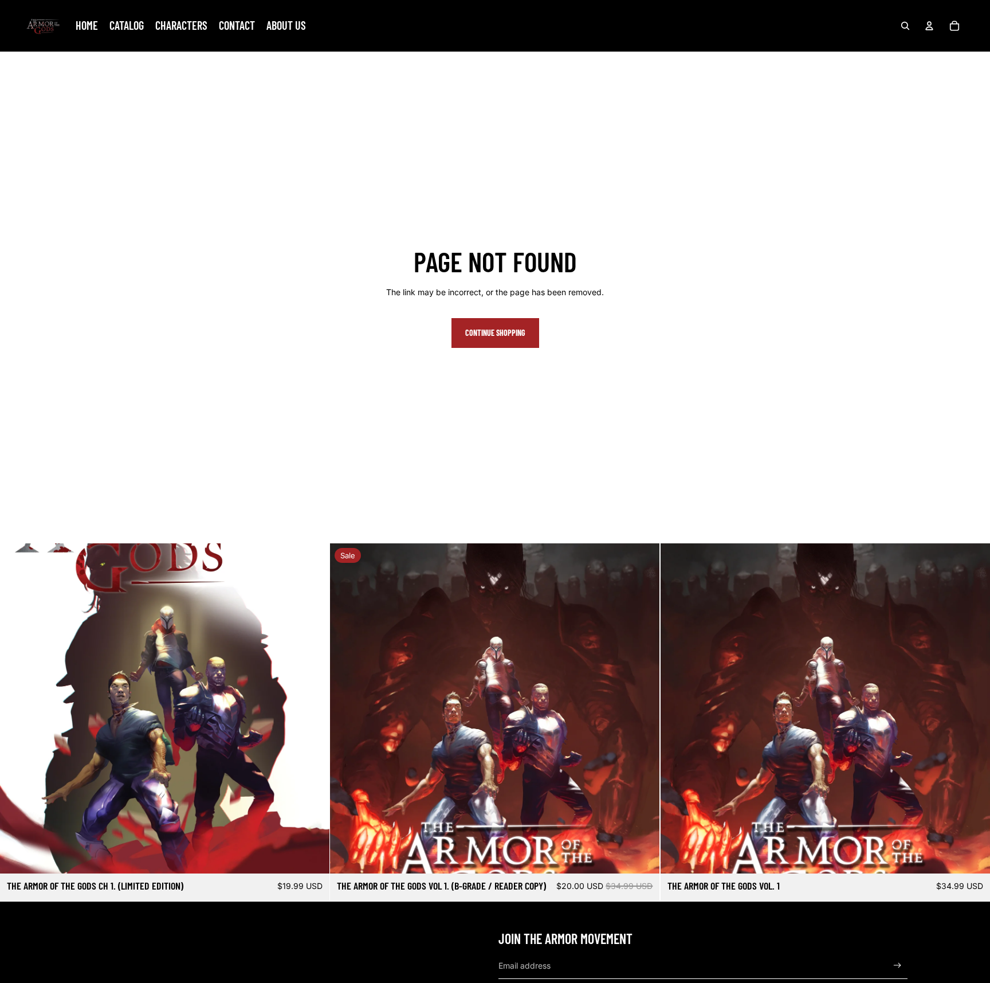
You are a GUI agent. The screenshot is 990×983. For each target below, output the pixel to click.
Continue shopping (495, 333)
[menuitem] (87, 25)
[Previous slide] (17, 708)
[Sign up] (897, 965)
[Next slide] (312, 708)
